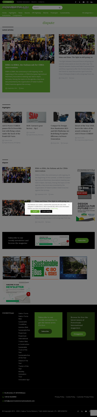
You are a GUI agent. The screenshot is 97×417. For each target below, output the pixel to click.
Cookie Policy (54, 208)
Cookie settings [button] (46, 211)
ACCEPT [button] (35, 211)
